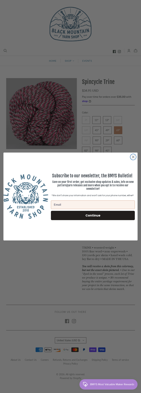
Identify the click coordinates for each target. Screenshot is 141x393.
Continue (92, 215)
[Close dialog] (133, 157)
